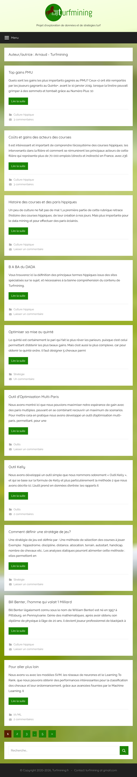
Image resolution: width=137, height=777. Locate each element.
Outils (17, 444)
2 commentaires (24, 514)
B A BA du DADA (22, 267)
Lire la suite (18, 101)
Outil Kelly (17, 467)
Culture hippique (24, 114)
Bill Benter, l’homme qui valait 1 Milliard (40, 602)
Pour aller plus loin (24, 666)
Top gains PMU (21, 72)
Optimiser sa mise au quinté (31, 332)
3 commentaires (24, 119)
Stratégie (19, 374)
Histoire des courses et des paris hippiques (43, 202)
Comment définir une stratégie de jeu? (40, 531)
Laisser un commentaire (28, 249)
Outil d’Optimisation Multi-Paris (34, 396)
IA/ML (18, 714)
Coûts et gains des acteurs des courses (40, 137)
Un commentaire (24, 379)
